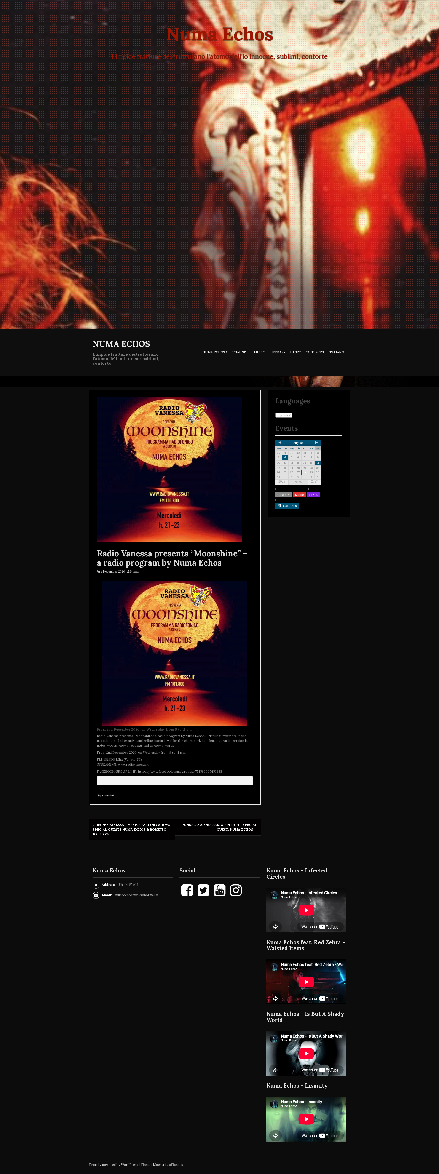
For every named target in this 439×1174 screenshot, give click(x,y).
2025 (281, 481)
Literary (278, 352)
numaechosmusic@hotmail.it (136, 895)
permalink (107, 795)
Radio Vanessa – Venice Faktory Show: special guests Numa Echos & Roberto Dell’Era (131, 829)
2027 (314, 481)
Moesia (158, 1165)
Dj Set (295, 352)
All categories (287, 506)
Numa (134, 572)
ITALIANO (336, 352)
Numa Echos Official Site (226, 352)
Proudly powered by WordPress (113, 1165)
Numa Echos (121, 344)
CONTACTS (315, 352)
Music (259, 352)
